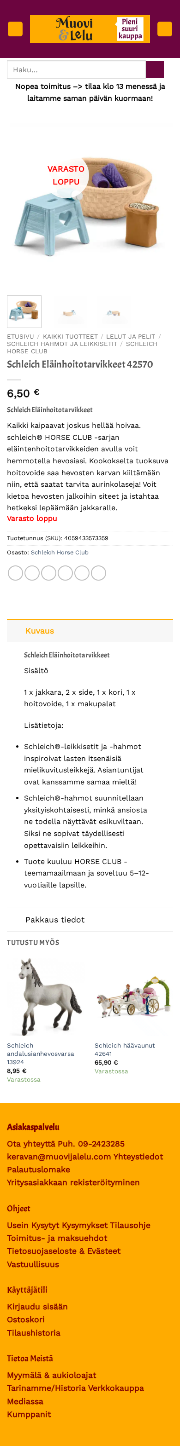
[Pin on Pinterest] (82, 573)
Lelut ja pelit (130, 336)
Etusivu (20, 336)
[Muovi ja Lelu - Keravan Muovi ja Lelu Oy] (90, 29)
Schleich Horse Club (60, 552)
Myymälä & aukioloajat (51, 1375)
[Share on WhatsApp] (15, 573)
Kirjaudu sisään (37, 1306)
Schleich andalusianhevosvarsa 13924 (40, 1053)
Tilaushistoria (33, 1332)
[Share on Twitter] (48, 573)
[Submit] (155, 70)
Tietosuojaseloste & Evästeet (63, 1251)
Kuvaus (39, 630)
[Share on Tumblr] (98, 573)
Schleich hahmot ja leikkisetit (62, 343)
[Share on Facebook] (32, 573)
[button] (15, 29)
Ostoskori (26, 1319)
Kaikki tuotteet (70, 336)
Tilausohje (130, 1225)
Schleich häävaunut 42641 (125, 1049)
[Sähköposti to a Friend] (65, 573)
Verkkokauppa (116, 1388)
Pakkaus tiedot (54, 919)
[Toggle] (16, 630)
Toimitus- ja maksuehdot (57, 1238)
